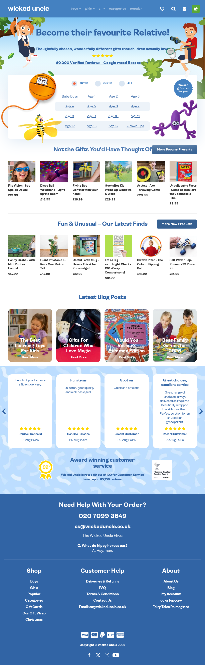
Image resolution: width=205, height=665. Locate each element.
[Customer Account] (185, 9)
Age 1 (91, 96)
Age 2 (113, 96)
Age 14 (113, 126)
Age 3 (135, 96)
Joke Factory (171, 600)
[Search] (173, 9)
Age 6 (113, 106)
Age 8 (69, 116)
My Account (171, 594)
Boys (75, 8)
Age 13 (91, 126)
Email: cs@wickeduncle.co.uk (102, 607)
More (174, 149)
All (101, 8)
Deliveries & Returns (102, 581)
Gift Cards (34, 607)
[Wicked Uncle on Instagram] (107, 654)
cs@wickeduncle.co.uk (103, 526)
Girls (89, 8)
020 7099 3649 (103, 516)
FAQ (102, 588)
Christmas (33, 619)
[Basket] (196, 9)
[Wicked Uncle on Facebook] (89, 654)
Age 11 (135, 116)
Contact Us (102, 600)
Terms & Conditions (102, 594)
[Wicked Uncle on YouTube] (116, 654)
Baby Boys (70, 96)
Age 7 (135, 106)
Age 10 (113, 116)
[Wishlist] (162, 9)
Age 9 (91, 116)
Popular (136, 8)
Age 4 (69, 106)
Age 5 (91, 106)
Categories (117, 8)
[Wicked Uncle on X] (98, 654)
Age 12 (70, 126)
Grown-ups (135, 126)
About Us (171, 581)
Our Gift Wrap (33, 613)
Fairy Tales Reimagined (171, 607)
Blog (171, 588)
